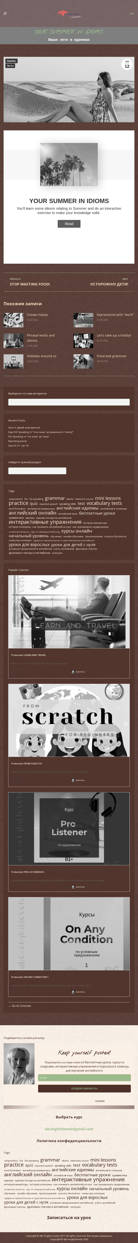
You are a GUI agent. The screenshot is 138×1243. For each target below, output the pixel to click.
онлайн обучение (73, 536)
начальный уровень (29, 536)
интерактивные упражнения (45, 522)
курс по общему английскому (45, 532)
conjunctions (16, 499)
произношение (94, 536)
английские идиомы (77, 508)
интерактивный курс (95, 522)
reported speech (48, 504)
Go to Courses (21, 1006)
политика (100, 1100)
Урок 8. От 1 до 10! (18, 445)
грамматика (16, 517)
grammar (55, 498)
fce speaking (36, 499)
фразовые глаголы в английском (29, 553)
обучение (56, 536)
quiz (34, 503)
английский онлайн (32, 512)
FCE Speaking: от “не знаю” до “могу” (28, 436)
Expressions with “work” (115, 314)
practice (18, 503)
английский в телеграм (113, 508)
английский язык (67, 513)
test (81, 503)
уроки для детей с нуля (73, 544)
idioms (70, 499)
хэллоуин (57, 553)
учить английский (64, 548)
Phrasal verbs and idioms (41, 338)
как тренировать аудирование (91, 526)
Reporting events (17, 441)
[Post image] (13, 320)
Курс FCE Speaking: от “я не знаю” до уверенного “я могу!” (40, 432)
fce (26, 499)
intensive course (84, 499)
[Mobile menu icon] (132, 13)
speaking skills (67, 504)
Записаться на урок (69, 1217)
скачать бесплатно (115, 536)
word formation (17, 508)
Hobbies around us (41, 356)
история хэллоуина (20, 526)
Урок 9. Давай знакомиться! (24, 427)
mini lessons (108, 498)
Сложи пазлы (37, 314)
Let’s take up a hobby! (114, 335)
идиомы (29, 517)
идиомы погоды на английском (54, 517)
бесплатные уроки (97, 513)
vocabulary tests (104, 503)
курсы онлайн (76, 531)
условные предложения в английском (30, 548)
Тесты (10, 66)
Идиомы (11, 61)
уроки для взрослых (29, 544)
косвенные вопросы (19, 532)
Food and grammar (112, 356)
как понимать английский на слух (52, 526)
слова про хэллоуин (20, 540)
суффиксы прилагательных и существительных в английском (63, 540)
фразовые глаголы (86, 548)
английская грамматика (41, 508)
